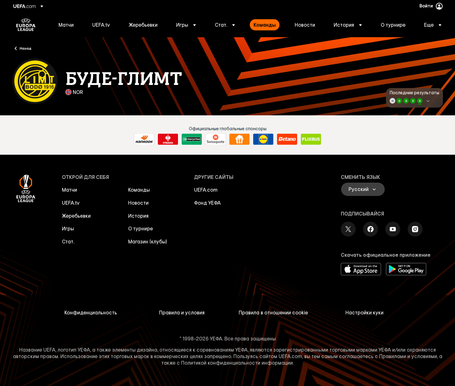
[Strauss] (168, 139)
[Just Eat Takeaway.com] (239, 139)
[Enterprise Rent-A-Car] (192, 139)
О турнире (140, 228)
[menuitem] (67, 25)
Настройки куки (364, 312)
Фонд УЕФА (207, 203)
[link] (66, 25)
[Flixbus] (311, 139)
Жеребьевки (76, 216)
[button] (186, 25)
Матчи (69, 190)
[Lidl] (263, 139)
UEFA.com (206, 190)
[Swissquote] (216, 139)
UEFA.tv (71, 203)
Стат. (68, 241)
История (138, 216)
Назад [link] (26, 48)
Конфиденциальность (90, 312)
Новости (138, 203)
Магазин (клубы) (147, 241)
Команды (139, 190)
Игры (68, 228)
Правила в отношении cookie (273, 312)
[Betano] (287, 139)
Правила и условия (182, 312)
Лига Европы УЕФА (26, 25)
